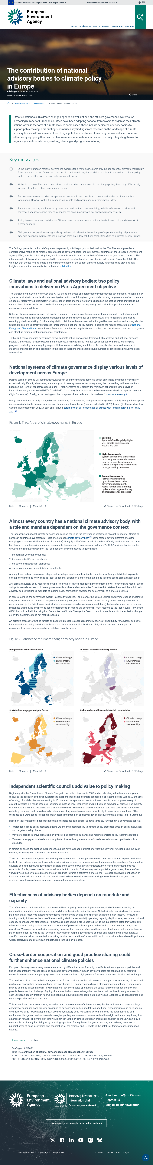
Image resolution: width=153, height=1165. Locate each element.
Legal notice (58, 1152)
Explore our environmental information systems (76, 1123)
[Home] (8, 103)
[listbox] (37, 2)
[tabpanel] (76, 1054)
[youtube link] (81, 1140)
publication (65, 266)
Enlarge (139, 506)
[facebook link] (62, 1140)
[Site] (29, 16)
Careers (135, 1095)
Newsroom (117, 26)
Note (11, 506)
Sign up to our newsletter (122, 1105)
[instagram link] (90, 1140)
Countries (104, 26)
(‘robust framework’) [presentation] (114, 394)
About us (129, 26)
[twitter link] (53, 1140)
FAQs (123, 1095)
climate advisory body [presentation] (77, 538)
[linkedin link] (72, 1140)
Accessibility (44, 1152)
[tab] (18, 1040)
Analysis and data (88, 26)
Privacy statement (26, 1152)
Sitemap (99, 1152)
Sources (23, 506)
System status (113, 1152)
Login (126, 1152)
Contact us (112, 1100)
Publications (39, 103)
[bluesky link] (100, 1140)
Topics (73, 26)
